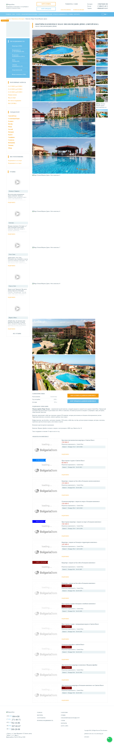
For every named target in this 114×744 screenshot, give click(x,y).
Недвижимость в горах (14, 163)
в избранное (104, 442)
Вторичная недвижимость (45, 720)
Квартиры (17, 46)
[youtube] (106, 713)
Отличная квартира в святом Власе (73, 644)
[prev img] (34, 447)
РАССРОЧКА (12, 103)
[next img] (57, 447)
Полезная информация (45, 14)
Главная (8, 14)
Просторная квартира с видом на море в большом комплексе (81, 522)
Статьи (63, 720)
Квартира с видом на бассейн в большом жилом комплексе (81, 481)
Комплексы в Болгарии (18, 19)
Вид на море (12, 97)
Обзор (10, 148)
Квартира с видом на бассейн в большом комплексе (78, 563)
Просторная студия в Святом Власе (73, 460)
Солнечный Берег (14, 118)
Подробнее (65, 454)
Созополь (11, 140)
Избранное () (5, 20)
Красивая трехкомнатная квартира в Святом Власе (78, 440)
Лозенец (10, 145)
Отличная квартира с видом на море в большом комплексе (81, 501)
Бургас (10, 134)
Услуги (18, 14)
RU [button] (105, 14)
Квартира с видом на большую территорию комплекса (79, 542)
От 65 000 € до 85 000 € (15, 92)
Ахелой (10, 129)
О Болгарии (64, 712)
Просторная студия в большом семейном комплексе (79, 604)
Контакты (77, 14)
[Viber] (71, 7)
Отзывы (70, 14)
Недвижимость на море (15, 160)
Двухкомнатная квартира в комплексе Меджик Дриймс (79, 665)
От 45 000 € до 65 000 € (15, 89)
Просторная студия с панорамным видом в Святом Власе (80, 624)
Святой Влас (12, 116)
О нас (13, 14)
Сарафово (11, 137)
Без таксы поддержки (14, 100)
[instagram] (101, 713)
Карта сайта (64, 726)
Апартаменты (17, 70)
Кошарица (11, 142)
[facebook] (97, 713)
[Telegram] (74, 7)
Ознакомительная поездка (29, 14)
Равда (10, 126)
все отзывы (17, 333)
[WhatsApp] (68, 7)
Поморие (11, 132)
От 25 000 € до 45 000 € (15, 86)
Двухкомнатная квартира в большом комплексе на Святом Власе (83, 685)
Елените (10, 121)
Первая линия (12, 95)
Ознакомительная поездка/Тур (70, 717)
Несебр (10, 124)
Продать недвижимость (60, 14)
